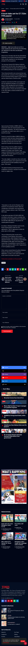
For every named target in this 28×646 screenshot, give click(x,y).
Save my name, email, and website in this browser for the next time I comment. (14, 327)
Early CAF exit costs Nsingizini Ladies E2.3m (7, 525)
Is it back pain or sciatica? (14, 624)
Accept (22, 641)
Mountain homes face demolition (14, 398)
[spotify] (14, 601)
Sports (7, 8)
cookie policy (6, 642)
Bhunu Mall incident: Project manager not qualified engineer (15, 406)
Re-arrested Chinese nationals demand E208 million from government (13, 436)
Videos (16, 634)
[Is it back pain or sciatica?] (3, 623)
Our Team (16, 632)
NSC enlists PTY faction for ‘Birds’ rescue (6, 543)
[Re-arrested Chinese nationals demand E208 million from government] (14, 431)
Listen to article (8, 43)
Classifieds (17, 636)
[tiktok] (26, 1)
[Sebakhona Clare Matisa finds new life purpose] (14, 421)
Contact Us (3, 634)
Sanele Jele (18, 527)
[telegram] (17, 601)
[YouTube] (24, 1)
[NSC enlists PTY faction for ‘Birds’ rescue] (3, 610)
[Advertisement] (14, 109)
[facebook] (19, 1)
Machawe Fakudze (6, 546)
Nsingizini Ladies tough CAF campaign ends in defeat (21, 543)
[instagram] (22, 1)
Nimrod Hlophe (9, 18)
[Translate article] (25, 643)
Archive (3, 636)
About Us (3, 632)
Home (2, 8)
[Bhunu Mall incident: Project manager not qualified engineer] (14, 402)
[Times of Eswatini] (3, 4)
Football (3, 262)
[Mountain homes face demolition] (14, 394)
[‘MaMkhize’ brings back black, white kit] (14, 412)
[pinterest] (8, 601)
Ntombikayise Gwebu (7, 529)
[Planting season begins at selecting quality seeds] (3, 617)
